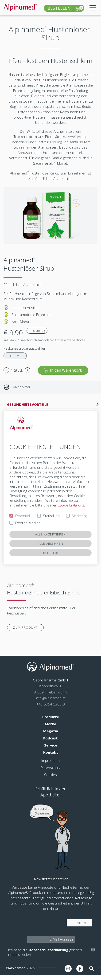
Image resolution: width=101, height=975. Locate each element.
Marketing (79, 515)
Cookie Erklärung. (71, 505)
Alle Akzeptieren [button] (50, 534)
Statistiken (51, 515)
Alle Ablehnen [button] (50, 544)
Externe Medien (28, 522)
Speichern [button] (50, 553)
